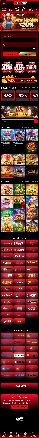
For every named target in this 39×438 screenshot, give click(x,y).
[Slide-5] (26, 29)
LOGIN (11, 54)
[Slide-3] (19, 29)
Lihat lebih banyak (29, 88)
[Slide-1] (12, 29)
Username (7, 36)
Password (6, 45)
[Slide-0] (8, 29)
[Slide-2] (15, 29)
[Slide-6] (30, 29)
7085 (8, 95)
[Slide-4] (23, 29)
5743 (22, 95)
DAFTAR (28, 54)
